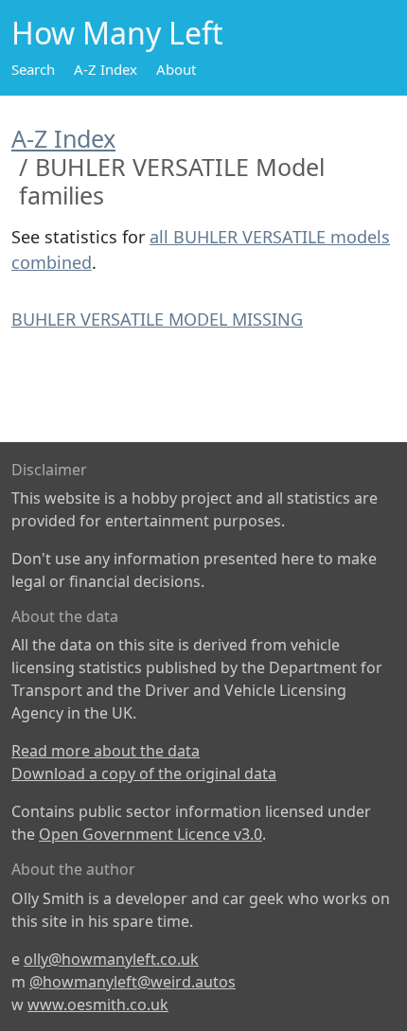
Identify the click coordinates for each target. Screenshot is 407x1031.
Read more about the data (105, 750)
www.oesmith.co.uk (97, 1004)
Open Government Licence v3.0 (150, 834)
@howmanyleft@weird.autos (132, 981)
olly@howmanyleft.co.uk (111, 959)
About (176, 69)
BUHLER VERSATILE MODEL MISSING (157, 319)
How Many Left (117, 32)
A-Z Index (105, 69)
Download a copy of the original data (143, 773)
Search (33, 69)
